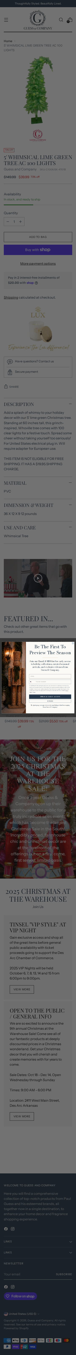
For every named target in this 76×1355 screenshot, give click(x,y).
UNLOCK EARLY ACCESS (50, 697)
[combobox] (32, 682)
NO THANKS (50, 701)
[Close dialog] (73, 643)
